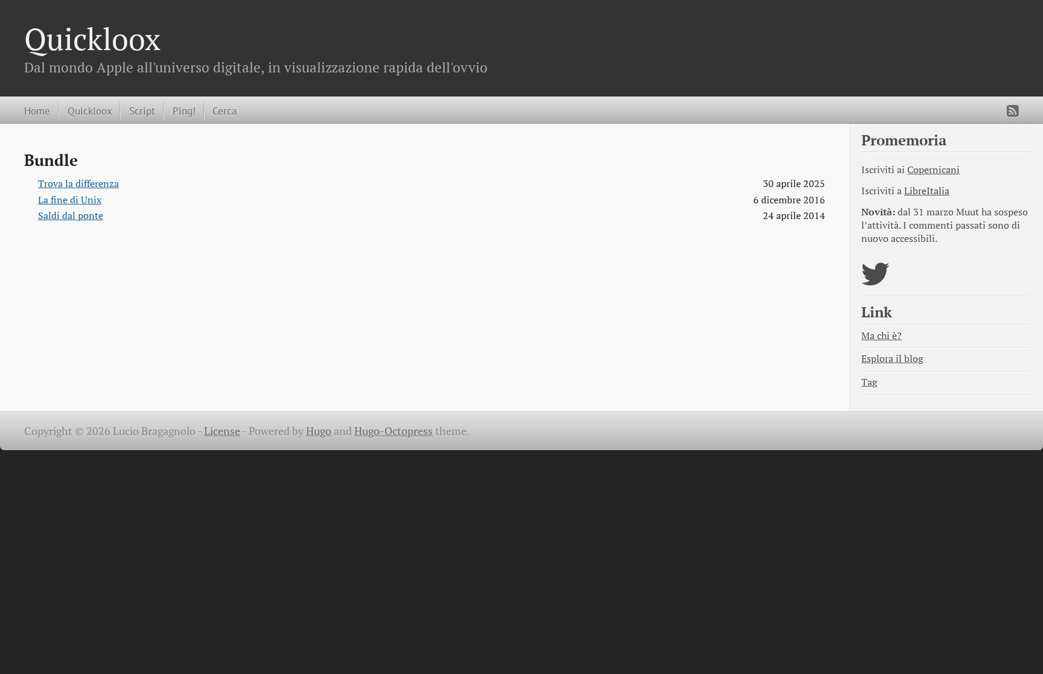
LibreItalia (926, 191)
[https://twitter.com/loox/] (875, 281)
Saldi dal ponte (70, 215)
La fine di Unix (69, 200)
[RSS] (1013, 111)
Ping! (184, 111)
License (222, 431)
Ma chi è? (881, 335)
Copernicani (933, 170)
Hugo (318, 431)
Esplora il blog (892, 358)
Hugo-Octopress (393, 431)
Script (142, 111)
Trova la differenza (78, 183)
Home (37, 111)
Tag (869, 382)
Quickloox (92, 39)
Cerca (224, 111)
